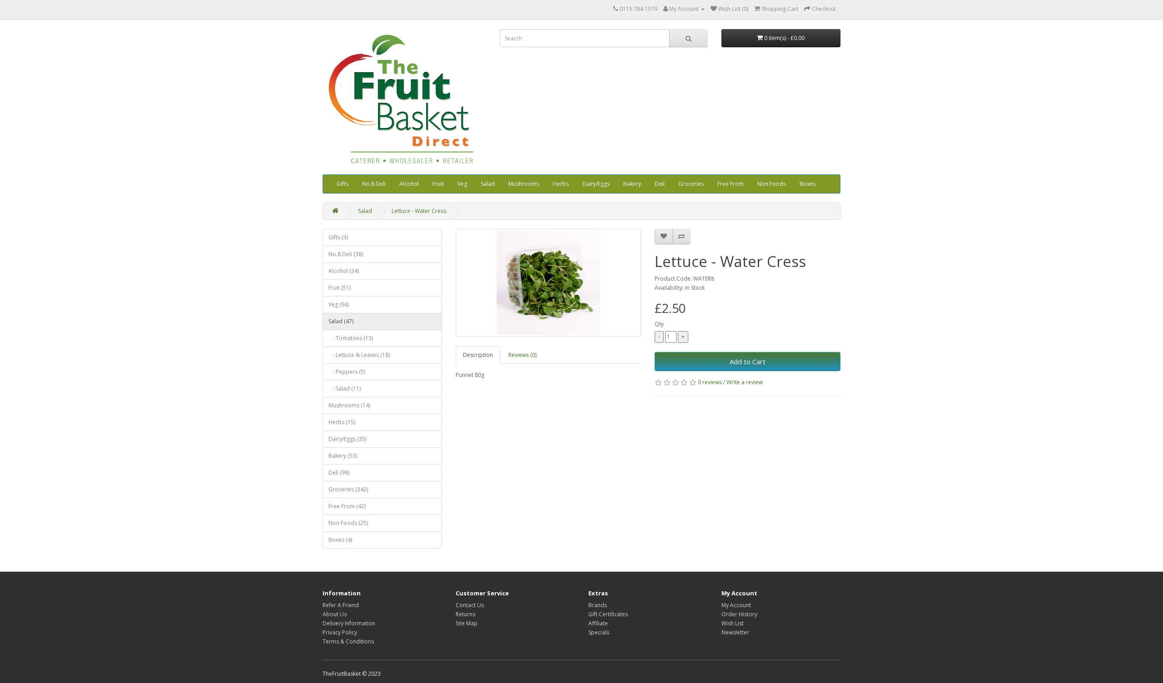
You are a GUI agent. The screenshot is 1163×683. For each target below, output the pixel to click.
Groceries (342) (348, 489)
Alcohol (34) (343, 271)
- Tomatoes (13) (350, 338)
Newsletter (735, 632)
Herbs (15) (341, 422)
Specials (598, 632)
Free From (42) (347, 506)
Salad (488, 184)
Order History (739, 614)
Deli (660, 184)
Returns (465, 614)
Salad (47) (340, 321)
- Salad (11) (344, 388)
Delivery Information (349, 623)
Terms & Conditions (348, 641)
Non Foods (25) (348, 523)
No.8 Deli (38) (345, 254)
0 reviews (710, 382)
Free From (730, 184)
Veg (462, 184)
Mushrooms (523, 184)
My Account (736, 605)
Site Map (466, 623)
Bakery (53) (342, 456)
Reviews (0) (522, 355)
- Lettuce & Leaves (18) (359, 355)
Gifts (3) (338, 237)
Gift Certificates (608, 614)
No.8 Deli (374, 184)
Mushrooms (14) (349, 405)
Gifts (342, 184)
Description (478, 355)
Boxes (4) (340, 540)
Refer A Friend (341, 605)
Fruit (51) (339, 288)
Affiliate (598, 623)
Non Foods (771, 184)
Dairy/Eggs (596, 184)
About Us (335, 614)
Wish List (732, 623)
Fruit (438, 184)
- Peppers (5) (346, 372)
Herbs (561, 184)
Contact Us (470, 605)
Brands (597, 605)
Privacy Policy (340, 632)
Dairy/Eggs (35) (347, 439)
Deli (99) (338, 472)
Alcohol (409, 184)
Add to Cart (747, 361)
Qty (659, 324)
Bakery (632, 184)
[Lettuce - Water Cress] (548, 283)
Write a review (744, 382)
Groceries (691, 184)
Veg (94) (338, 304)
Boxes (807, 184)
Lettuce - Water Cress (419, 211)
